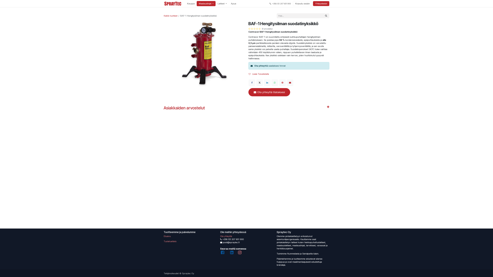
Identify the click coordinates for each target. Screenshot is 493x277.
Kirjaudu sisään (302, 3)
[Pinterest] (282, 83)
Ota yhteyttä (261, 66)
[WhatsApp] (275, 83)
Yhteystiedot (321, 3)
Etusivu (167, 236)
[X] (260, 83)
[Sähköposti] (290, 83)
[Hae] (326, 15)
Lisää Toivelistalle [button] (260, 74)
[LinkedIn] (267, 83)
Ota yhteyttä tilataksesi (271, 92)
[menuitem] (191, 3)
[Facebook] (252, 83)
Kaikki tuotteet (170, 15)
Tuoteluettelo (170, 241)
